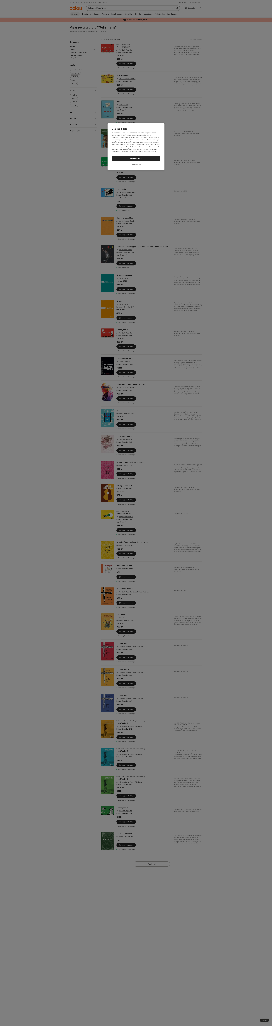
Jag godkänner (136, 158)
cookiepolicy (151, 151)
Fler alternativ (136, 165)
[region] (136, 146)
